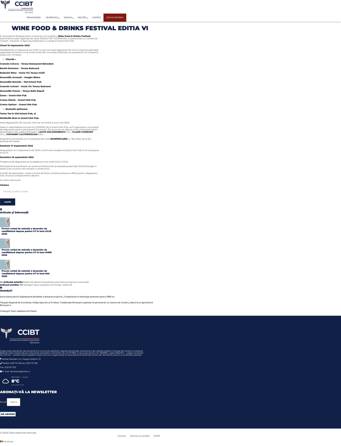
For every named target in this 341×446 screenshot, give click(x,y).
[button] (170, 441)
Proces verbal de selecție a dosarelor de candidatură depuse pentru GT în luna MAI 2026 (26, 274)
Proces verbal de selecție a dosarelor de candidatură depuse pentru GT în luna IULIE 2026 (26, 231)
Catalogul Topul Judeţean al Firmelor (18, 311)
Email (3, 402)
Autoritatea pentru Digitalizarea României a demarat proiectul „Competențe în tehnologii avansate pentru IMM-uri (57, 296)
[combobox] (18, 191)
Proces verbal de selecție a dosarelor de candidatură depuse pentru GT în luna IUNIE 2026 (27, 252)
